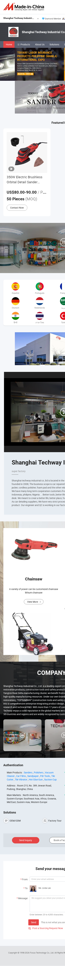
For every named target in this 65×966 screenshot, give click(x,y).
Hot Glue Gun (36, 779)
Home (9, 44)
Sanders (28, 772)
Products (25, 44)
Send (33, 922)
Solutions (54, 44)
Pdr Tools (45, 776)
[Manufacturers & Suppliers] (24, 7)
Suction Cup (50, 779)
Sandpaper (33, 776)
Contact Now (17, 207)
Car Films (21, 776)
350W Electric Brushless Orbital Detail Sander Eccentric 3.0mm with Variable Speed (24, 180)
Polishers (38, 772)
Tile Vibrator (21, 779)
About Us (39, 44)
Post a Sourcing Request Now (45, 928)
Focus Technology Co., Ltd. (42, 952)
